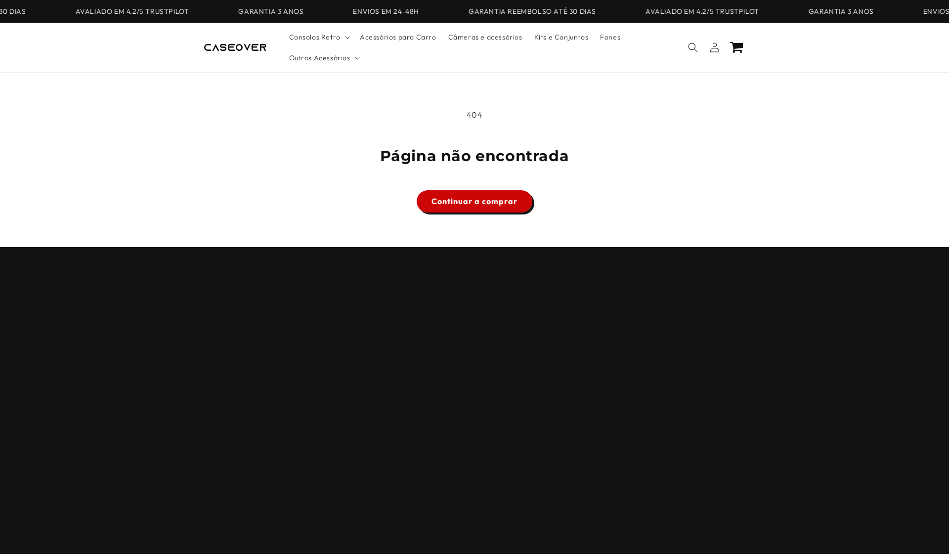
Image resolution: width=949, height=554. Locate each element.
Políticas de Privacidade (243, 294)
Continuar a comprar (474, 201)
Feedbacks (221, 415)
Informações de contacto (534, 530)
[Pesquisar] (693, 47)
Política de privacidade (606, 530)
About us (217, 345)
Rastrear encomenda (238, 450)
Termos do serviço (467, 530)
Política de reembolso (405, 530)
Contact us (221, 363)
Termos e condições (236, 311)
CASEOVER (351, 531)
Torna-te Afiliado (231, 432)
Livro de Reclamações (240, 381)
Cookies (216, 328)
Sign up (474, 362)
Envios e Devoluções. (238, 398)
